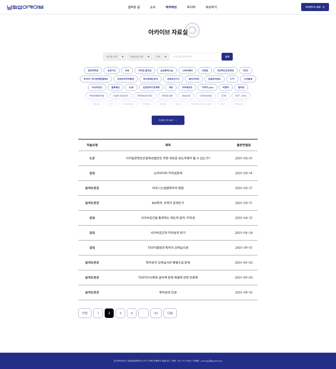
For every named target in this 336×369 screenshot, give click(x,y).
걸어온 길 (134, 7)
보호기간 (111, 70)
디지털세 (248, 79)
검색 (227, 56)
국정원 (205, 70)
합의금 (178, 104)
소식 (153, 7)
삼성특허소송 (166, 70)
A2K (131, 87)
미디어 (191, 7)
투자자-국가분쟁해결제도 (96, 79)
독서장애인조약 (150, 79)
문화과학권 (93, 70)
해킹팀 (96, 104)
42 (156, 313)
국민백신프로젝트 (225, 70)
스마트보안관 (205, 95)
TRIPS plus (208, 87)
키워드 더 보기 (166, 120)
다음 (170, 313)
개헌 (171, 87)
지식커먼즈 (97, 87)
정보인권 (186, 95)
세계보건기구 (173, 79)
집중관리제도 (214, 79)
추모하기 (211, 7)
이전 (85, 313)
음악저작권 (194, 79)
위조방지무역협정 (125, 79)
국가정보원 (128, 104)
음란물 (163, 104)
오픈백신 (146, 104)
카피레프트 (187, 87)
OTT (232, 79)
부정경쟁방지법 (96, 95)
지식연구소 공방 (313, 7)
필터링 (241, 87)
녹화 (127, 70)
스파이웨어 (187, 70)
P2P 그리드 (241, 95)
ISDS (245, 70)
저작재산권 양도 (145, 95)
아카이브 (171, 7)
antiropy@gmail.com (211, 360)
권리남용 (238, 104)
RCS (111, 104)
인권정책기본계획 (151, 87)
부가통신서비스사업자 (201, 104)
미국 (223, 104)
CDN (223, 95)
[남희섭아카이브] (25, 7)
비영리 (226, 87)
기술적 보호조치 (120, 95)
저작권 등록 (167, 95)
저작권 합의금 (144, 70)
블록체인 (115, 87)
